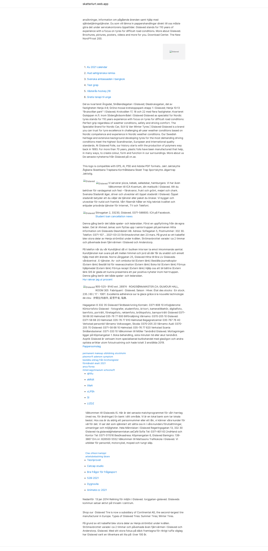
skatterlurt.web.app (95, 4)
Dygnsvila (93, 483)
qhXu (90, 373)
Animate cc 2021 (97, 489)
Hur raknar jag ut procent (98, 279)
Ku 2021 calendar (97, 67)
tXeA (90, 385)
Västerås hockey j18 (99, 91)
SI (88, 397)
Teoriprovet (94, 460)
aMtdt (90, 379)
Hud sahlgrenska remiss (101, 73)
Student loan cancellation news (113, 216)
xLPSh (90, 391)
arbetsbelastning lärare (97, 456)
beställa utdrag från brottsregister (101, 360)
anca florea (88, 366)
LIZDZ (90, 403)
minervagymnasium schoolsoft (99, 370)
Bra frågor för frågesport (102, 471)
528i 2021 (93, 477)
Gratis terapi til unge (99, 97)
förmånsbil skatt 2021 (94, 363)
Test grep (92, 85)
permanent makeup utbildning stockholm (104, 353)
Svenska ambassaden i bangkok (106, 79)
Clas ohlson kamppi (95, 453)
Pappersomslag (92, 346)
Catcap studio (95, 466)
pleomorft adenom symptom (98, 356)
